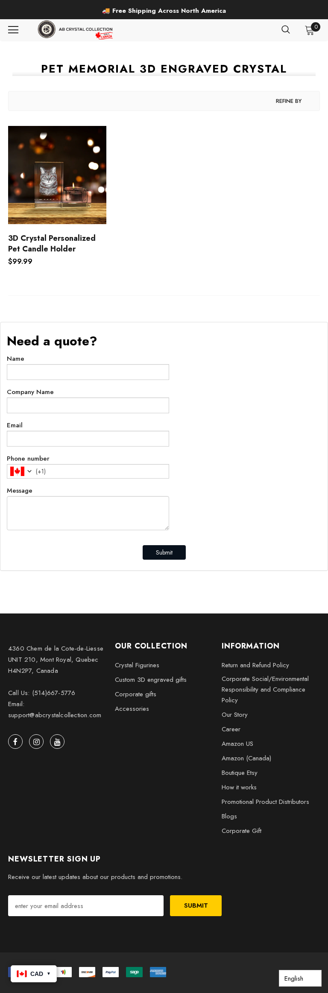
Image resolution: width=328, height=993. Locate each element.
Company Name (30, 392)
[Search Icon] (285, 30)
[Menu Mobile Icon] (13, 30)
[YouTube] (57, 741)
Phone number (28, 458)
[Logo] (76, 30)
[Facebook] (15, 741)
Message (19, 490)
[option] (164, 11)
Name (15, 358)
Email (15, 425)
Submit (164, 552)
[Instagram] (36, 741)
